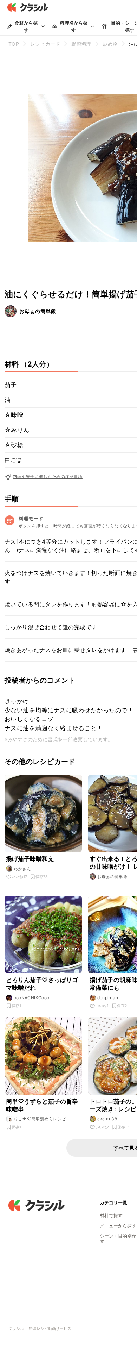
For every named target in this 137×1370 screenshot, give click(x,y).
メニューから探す (118, 1225)
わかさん (22, 868)
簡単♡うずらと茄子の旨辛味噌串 (42, 1105)
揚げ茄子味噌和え (30, 858)
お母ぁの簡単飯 (37, 311)
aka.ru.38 (107, 1118)
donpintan (107, 997)
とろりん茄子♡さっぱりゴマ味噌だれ (42, 983)
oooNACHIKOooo (32, 997)
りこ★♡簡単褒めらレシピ (40, 1118)
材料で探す (111, 1215)
